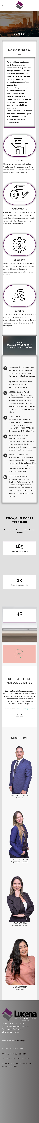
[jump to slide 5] (24, 34)
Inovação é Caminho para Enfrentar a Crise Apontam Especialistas (16, 1065)
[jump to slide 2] (16, 34)
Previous (17, 714)
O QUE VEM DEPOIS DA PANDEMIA (14, 1054)
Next (21, 714)
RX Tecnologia (20, 1040)
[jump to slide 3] (19, 34)
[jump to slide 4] (21, 34)
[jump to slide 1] (14, 34)
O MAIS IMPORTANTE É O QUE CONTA (15, 1059)
